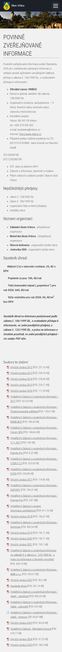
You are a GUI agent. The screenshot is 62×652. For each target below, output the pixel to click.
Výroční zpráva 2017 (21, 479)
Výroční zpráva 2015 (21, 385)
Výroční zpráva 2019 (21, 532)
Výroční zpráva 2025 (21, 645)
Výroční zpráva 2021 (21, 544)
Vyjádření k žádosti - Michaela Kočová (30, 628)
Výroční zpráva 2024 (21, 639)
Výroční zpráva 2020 (21, 538)
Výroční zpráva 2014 (21, 379)
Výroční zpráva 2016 (21, 390)
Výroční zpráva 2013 (21, 373)
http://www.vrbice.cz (30, 134)
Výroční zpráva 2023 (21, 622)
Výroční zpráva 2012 (21, 367)
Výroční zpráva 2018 (21, 516)
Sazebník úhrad (18, 586)
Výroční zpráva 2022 (21, 580)
